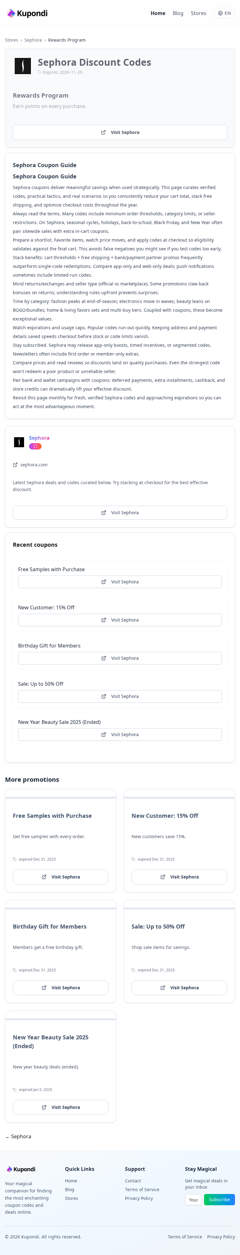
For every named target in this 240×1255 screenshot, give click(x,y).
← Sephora (18, 1136)
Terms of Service (142, 1189)
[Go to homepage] (28, 13)
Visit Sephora (125, 132)
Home (158, 13)
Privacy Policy (139, 1198)
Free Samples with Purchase (51, 569)
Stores (198, 13)
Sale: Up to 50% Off (40, 683)
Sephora (33, 40)
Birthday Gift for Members (49, 645)
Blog (178, 13)
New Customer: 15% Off (46, 607)
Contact (133, 1181)
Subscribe (219, 1199)
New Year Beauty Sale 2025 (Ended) (59, 722)
